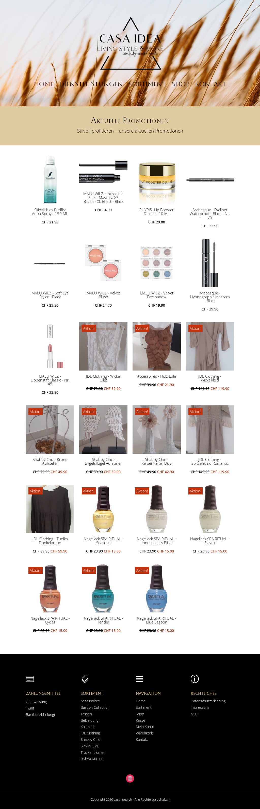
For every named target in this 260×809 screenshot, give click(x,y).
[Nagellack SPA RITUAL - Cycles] (50, 610)
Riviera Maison (92, 758)
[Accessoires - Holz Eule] (157, 368)
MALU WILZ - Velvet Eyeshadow (156, 294)
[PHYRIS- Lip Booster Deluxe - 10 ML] (157, 202)
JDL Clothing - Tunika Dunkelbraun (50, 540)
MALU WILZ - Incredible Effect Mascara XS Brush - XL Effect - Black (103, 197)
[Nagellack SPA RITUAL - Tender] (103, 610)
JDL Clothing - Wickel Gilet (103, 378)
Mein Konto (145, 726)
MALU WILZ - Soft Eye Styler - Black (50, 294)
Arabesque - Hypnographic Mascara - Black (210, 296)
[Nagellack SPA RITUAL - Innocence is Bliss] (157, 531)
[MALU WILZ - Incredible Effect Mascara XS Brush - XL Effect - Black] (103, 186)
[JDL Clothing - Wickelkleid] (210, 368)
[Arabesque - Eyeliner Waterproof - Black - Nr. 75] (210, 202)
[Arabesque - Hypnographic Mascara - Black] (210, 285)
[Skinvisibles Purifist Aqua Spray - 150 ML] (50, 202)
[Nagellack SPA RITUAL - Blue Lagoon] (157, 610)
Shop (180, 84)
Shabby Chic (90, 739)
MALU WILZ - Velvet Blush (103, 294)
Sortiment (147, 84)
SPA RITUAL (90, 746)
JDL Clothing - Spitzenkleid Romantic (210, 461)
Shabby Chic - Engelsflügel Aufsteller (103, 461)
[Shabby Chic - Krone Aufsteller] (50, 452)
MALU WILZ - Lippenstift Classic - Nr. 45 (50, 380)
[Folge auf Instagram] (130, 778)
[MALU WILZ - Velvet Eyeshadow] (157, 285)
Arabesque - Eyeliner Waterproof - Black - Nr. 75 (210, 213)
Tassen (86, 714)
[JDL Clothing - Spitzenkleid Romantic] (210, 452)
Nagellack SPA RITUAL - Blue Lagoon (156, 620)
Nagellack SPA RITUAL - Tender (103, 620)
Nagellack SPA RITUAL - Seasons (103, 540)
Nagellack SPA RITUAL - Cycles (50, 620)
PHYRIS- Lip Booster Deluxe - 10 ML (156, 211)
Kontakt (210, 84)
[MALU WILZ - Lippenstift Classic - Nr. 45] (50, 368)
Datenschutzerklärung (208, 701)
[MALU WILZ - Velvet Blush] (103, 285)
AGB (194, 714)
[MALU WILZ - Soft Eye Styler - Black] (50, 285)
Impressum (200, 707)
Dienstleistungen (91, 84)
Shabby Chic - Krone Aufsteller (50, 461)
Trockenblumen (93, 752)
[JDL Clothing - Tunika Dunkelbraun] (50, 531)
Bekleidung (89, 720)
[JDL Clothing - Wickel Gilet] (103, 368)
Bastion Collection (95, 707)
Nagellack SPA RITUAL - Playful (210, 540)
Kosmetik (88, 726)
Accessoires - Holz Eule (156, 376)
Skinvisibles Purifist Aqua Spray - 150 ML (50, 211)
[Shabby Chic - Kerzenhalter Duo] (157, 452)
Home (44, 84)
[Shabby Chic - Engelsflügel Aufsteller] (103, 452)
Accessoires (90, 701)
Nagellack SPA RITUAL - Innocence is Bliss (156, 540)
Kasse (140, 720)
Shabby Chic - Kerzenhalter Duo (156, 461)
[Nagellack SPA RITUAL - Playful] (210, 531)
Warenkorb (144, 733)
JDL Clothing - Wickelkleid (209, 378)
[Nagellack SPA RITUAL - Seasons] (103, 531)
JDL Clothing (90, 733)
